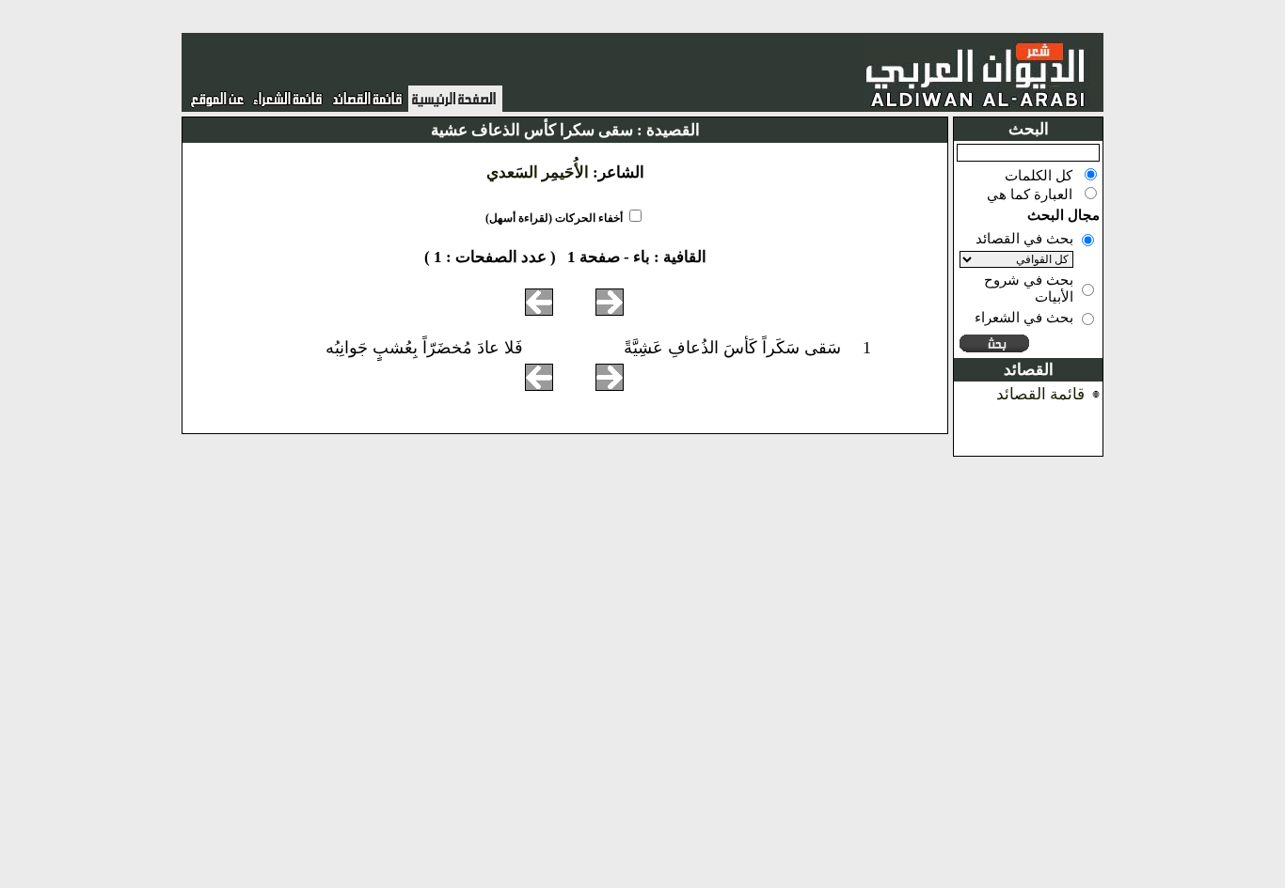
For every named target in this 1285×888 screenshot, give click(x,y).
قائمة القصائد (1040, 394)
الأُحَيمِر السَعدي (537, 172)
